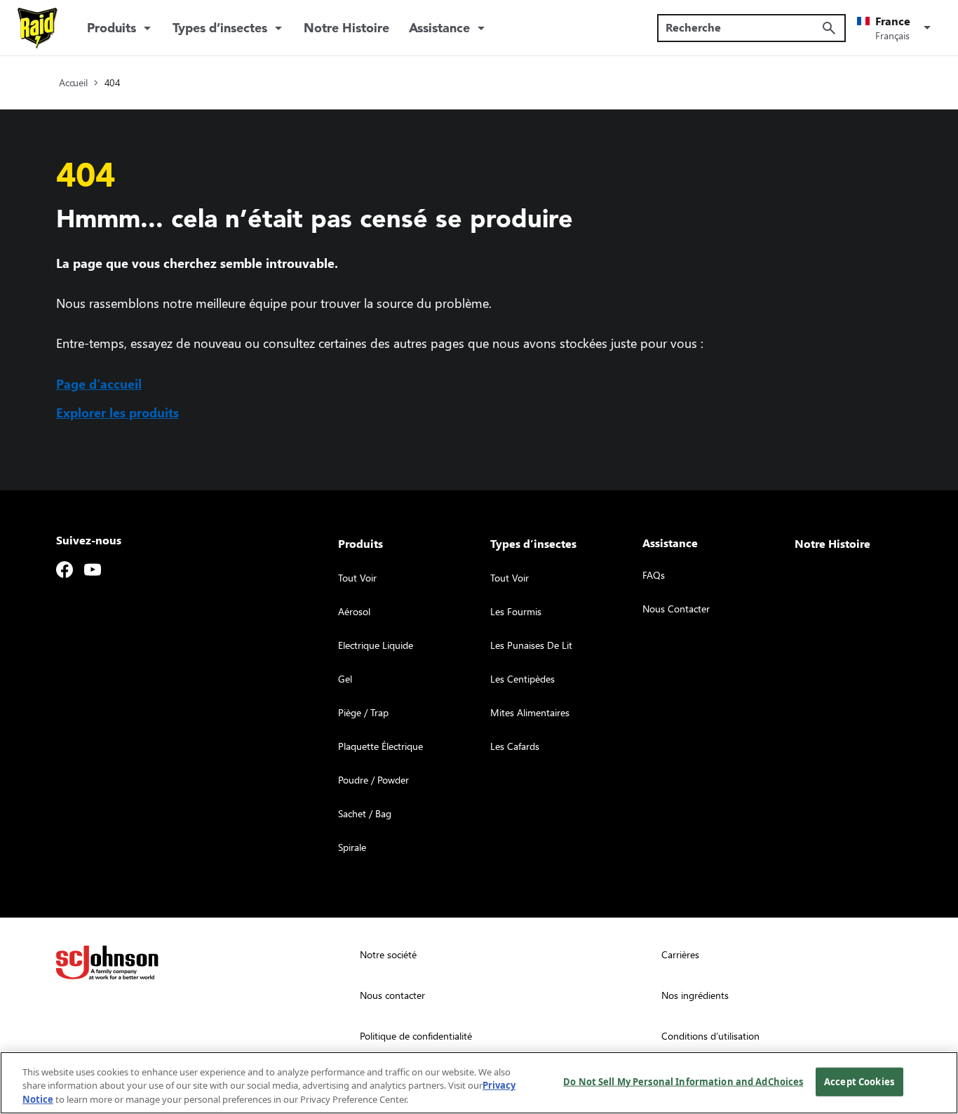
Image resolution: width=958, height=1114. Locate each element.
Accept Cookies (859, 1081)
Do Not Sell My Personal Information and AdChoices (683, 1081)
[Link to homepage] (38, 28)
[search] (829, 28)
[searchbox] (743, 27)
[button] (896, 28)
